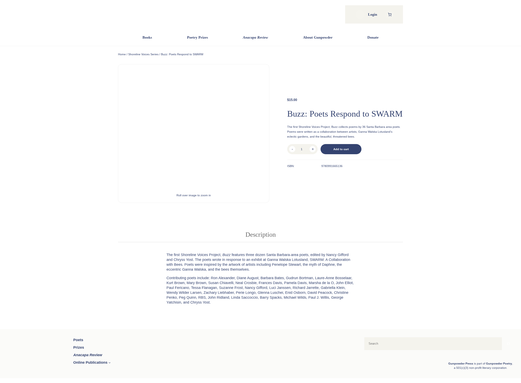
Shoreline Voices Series (143, 54)
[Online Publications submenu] (109, 362)
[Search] (508, 343)
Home (122, 54)
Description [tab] (260, 234)
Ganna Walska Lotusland (287, 260)
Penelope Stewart (286, 265)
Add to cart (341, 149)
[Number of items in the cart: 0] (389, 14)
